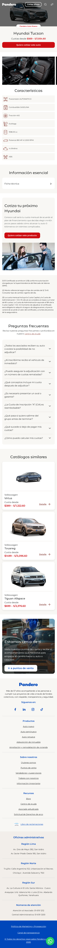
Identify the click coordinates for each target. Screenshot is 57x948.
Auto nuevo (28, 726)
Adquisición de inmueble (29, 742)
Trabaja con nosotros (28, 778)
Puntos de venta (28, 768)
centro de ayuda (32, 334)
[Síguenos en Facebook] (15, 709)
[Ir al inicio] (9, 4)
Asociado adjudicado (29, 809)
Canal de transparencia (29, 933)
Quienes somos (28, 762)
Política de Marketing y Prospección (28, 926)
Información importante (28, 783)
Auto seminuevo (29, 731)
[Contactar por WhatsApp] (50, 941)
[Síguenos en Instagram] (33, 709)
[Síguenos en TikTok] (41, 709)
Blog (28, 798)
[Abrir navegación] (52, 4)
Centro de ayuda (29, 804)
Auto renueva (28, 737)
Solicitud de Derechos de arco (28, 814)
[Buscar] (45, 4)
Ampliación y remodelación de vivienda (28, 747)
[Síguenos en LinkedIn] (24, 709)
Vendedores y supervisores (28, 773)
